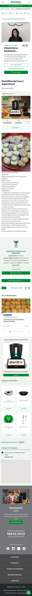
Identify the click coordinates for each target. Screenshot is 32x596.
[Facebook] (8, 548)
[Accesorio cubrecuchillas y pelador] (8, 392)
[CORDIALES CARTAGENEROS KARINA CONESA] (16, 307)
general (13, 8)
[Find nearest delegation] (3, 2)
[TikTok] (24, 548)
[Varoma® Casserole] (23, 392)
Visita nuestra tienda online (15, 5)
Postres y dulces (7, 315)
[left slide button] (3, 331)
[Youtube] (13, 548)
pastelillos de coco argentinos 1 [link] (23, 8)
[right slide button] (28, 331)
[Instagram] (18, 548)
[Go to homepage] (16, 2)
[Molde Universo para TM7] (8, 418)
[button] (29, 2)
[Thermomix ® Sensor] (23, 418)
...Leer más (24, 61)
